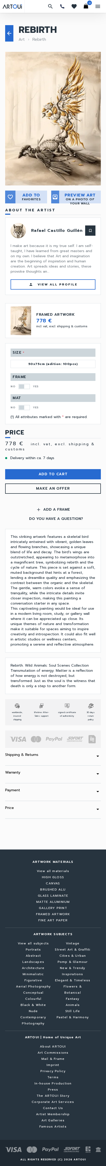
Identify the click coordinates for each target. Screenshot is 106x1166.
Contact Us (53, 1108)
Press (53, 1089)
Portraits (33, 949)
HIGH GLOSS (53, 877)
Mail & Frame (53, 1058)
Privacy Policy (53, 1071)
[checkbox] (24, 386)
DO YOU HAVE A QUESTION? (56, 519)
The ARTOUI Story (53, 1095)
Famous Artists (53, 1126)
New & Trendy (72, 968)
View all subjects (33, 943)
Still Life (72, 1011)
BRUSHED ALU (53, 889)
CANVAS (53, 883)
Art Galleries (53, 1120)
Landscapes (33, 962)
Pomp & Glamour (73, 962)
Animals (73, 1005)
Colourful (33, 998)
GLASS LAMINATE (53, 895)
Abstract (33, 955)
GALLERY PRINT (53, 908)
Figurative (33, 980)
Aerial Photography (33, 986)
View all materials (53, 871)
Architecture (33, 968)
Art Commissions (53, 1052)
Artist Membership (53, 1114)
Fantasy (72, 998)
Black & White (33, 1005)
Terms (53, 1077)
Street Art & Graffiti (72, 949)
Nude (33, 1011)
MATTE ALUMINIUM (53, 902)
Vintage (73, 943)
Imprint (53, 1065)
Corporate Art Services (53, 1102)
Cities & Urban (72, 955)
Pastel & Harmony (73, 1017)
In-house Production (53, 1083)
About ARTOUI (53, 1046)
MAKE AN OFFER (53, 488)
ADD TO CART (53, 474)
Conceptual (33, 992)
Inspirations (72, 974)
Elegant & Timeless (73, 980)
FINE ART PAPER (53, 920)
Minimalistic (33, 974)
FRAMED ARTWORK (53, 914)
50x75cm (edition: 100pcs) (53, 364)
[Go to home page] (12, 6)
